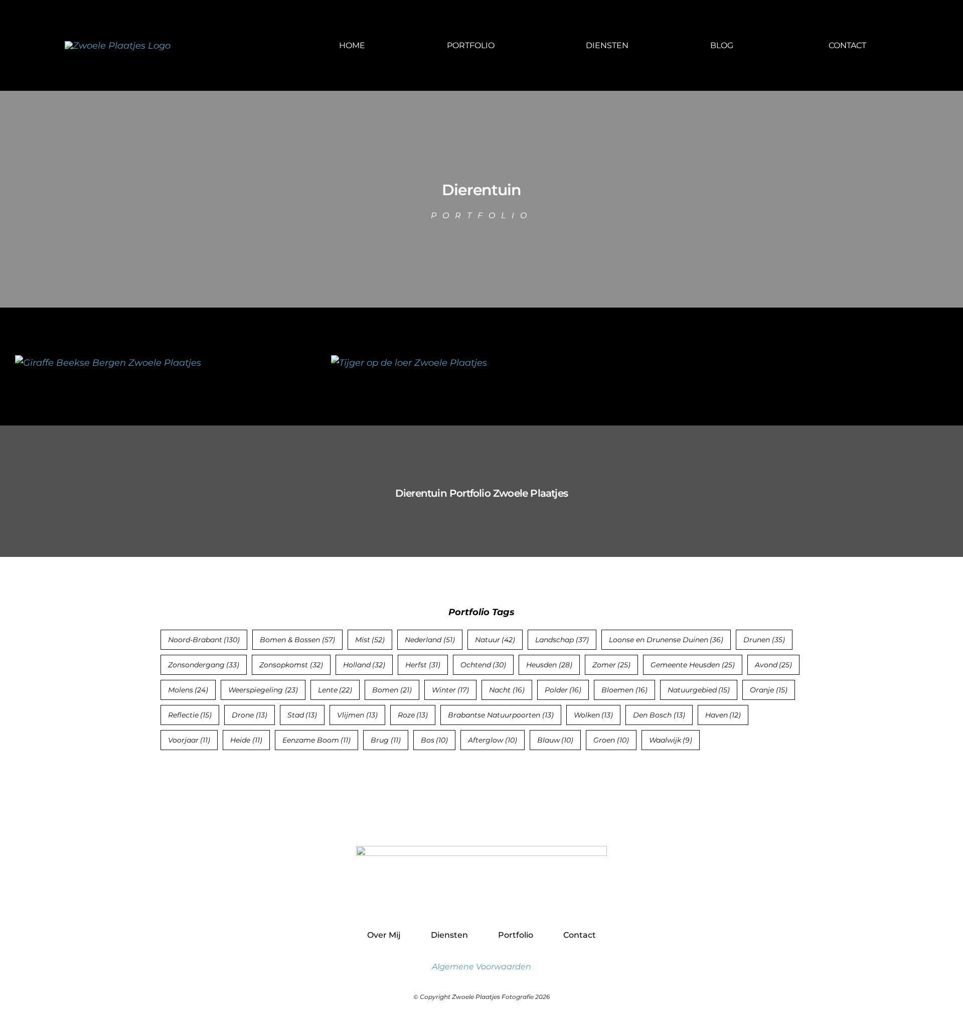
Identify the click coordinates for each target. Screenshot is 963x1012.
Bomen (392, 689)
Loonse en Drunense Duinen (666, 639)
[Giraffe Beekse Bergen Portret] (108, 362)
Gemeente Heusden (693, 664)
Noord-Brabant (204, 639)
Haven (723, 714)
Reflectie (190, 714)
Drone (249, 714)
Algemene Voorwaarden (481, 966)
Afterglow (492, 740)
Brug (386, 740)
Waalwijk (671, 740)
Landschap (562, 639)
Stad (302, 714)
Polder (563, 689)
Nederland (430, 639)
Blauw (555, 740)
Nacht (507, 689)
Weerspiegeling (263, 689)
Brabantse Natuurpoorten (501, 714)
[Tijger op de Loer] (409, 362)
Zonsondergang (204, 664)
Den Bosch (659, 714)
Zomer (611, 664)
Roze (413, 714)
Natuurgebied (699, 689)
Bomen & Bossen (297, 639)
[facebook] (460, 900)
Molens (188, 689)
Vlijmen (357, 714)
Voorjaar (189, 740)
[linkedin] (503, 900)
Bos (434, 740)
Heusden (549, 664)
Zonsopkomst (291, 664)
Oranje (768, 689)
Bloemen (624, 689)
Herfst (422, 664)
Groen (611, 740)
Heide (246, 740)
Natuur (495, 639)
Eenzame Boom (316, 740)
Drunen (764, 639)
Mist (370, 639)
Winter (450, 689)
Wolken (593, 714)
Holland (364, 664)
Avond (773, 664)
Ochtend (483, 664)
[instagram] (482, 900)
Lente (335, 689)
